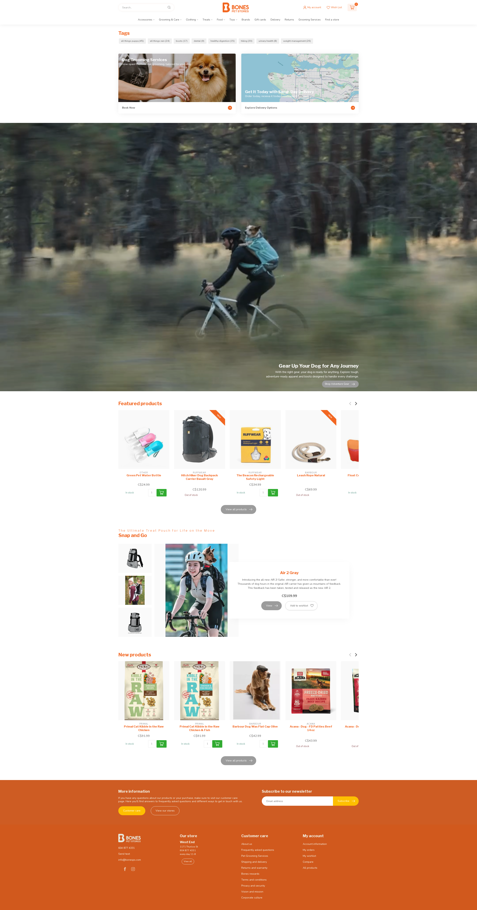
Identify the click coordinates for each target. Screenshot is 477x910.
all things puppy (132, 40)
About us (246, 844)
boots (181, 40)
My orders (309, 850)
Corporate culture (251, 897)
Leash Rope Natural (311, 475)
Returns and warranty (254, 868)
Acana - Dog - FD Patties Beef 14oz (311, 728)
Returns (289, 19)
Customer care (131, 810)
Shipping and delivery (254, 862)
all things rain (160, 40)
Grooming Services (309, 19)
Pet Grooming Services (254, 856)
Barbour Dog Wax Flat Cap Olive (255, 726)
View (269, 605)
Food (220, 19)
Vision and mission (252, 891)
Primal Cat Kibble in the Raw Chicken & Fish (199, 728)
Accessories (145, 19)
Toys (232, 19)
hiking (246, 40)
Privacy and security (253, 885)
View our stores (165, 810)
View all (188, 861)
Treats (206, 19)
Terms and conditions (254, 880)
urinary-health (268, 40)
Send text (124, 854)
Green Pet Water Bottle (144, 475)
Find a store (332, 19)
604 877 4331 (126, 848)
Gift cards (260, 19)
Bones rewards (250, 874)
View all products (236, 509)
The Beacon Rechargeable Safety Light (255, 477)
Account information (315, 844)
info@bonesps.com (129, 860)
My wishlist (309, 856)
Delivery (275, 19)
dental (199, 40)
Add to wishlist (299, 605)
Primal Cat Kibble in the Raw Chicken (144, 728)
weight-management (297, 40)
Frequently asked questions (257, 850)
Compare (308, 862)
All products (310, 868)
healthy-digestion (223, 40)
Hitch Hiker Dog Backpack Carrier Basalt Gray (199, 477)
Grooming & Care (169, 19)
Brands (246, 19)
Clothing (191, 19)
